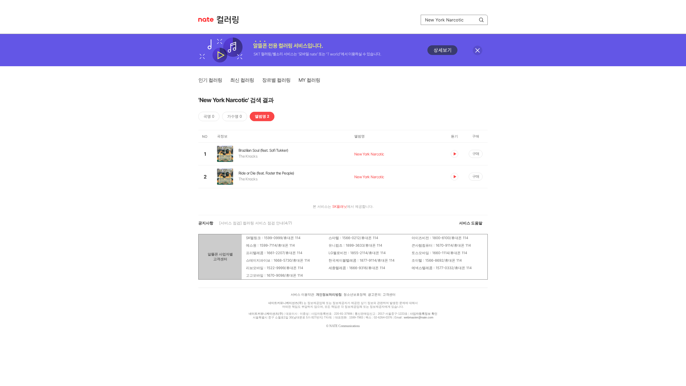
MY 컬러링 (309, 80)
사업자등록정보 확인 (423, 313)
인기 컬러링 (210, 80)
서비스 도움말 (470, 223)
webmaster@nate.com (418, 317)
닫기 (477, 50)
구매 (475, 153)
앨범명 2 (262, 116)
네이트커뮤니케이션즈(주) (285, 303)
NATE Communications (344, 326)
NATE (206, 19)
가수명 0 (234, 116)
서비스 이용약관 (302, 294)
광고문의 (374, 294)
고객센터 (389, 294)
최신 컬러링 (242, 80)
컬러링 (230, 20)
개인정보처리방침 (329, 294)
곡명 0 (208, 116)
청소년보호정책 (355, 294)
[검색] (481, 20)
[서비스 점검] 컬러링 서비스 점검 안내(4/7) (255, 223)
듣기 (454, 154)
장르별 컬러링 (276, 80)
